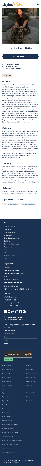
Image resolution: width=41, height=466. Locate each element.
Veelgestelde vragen (11, 279)
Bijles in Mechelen (7, 385)
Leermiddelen (8, 235)
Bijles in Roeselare (31, 369)
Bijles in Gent (6, 373)
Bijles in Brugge (6, 377)
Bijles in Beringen (31, 377)
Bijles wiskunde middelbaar (10, 424)
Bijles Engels (6, 413)
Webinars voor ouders (11, 256)
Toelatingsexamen (10, 232)
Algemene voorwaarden (12, 270)
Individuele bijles (9, 226)
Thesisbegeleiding (7, 436)
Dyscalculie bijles (7, 420)
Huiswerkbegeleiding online (10, 432)
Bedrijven (7, 241)
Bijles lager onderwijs (8, 452)
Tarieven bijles (8, 247)
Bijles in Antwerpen (7, 369)
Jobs (5, 276)
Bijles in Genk (29, 365)
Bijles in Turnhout (30, 381)
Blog (5, 250)
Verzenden (8, 360)
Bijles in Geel (29, 397)
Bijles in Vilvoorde (31, 385)
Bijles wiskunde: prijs (8, 417)
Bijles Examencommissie (12, 238)
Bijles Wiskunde (6, 405)
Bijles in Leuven (6, 381)
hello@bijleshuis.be (10, 297)
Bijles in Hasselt (6, 393)
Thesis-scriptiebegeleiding (28, 204)
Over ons (7, 267)
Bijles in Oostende (7, 401)
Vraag (6, 344)
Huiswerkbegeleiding (8, 428)
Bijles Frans (5, 409)
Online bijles (8, 229)
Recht (4, 204)
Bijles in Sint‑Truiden (31, 393)
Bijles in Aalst (6, 389)
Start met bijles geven (11, 244)
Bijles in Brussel (6, 365)
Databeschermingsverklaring (13, 273)
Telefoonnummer (9, 330)
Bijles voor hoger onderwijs (10, 444)
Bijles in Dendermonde (32, 373)
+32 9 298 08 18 (10, 300)
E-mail (6, 337)
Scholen (6, 253)
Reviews (7, 259)
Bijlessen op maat (7, 448)
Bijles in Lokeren (30, 389)
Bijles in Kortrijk (6, 397)
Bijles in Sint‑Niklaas (31, 401)
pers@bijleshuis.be (14, 303)
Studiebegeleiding (13, 204)
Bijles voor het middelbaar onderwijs (12, 440)
